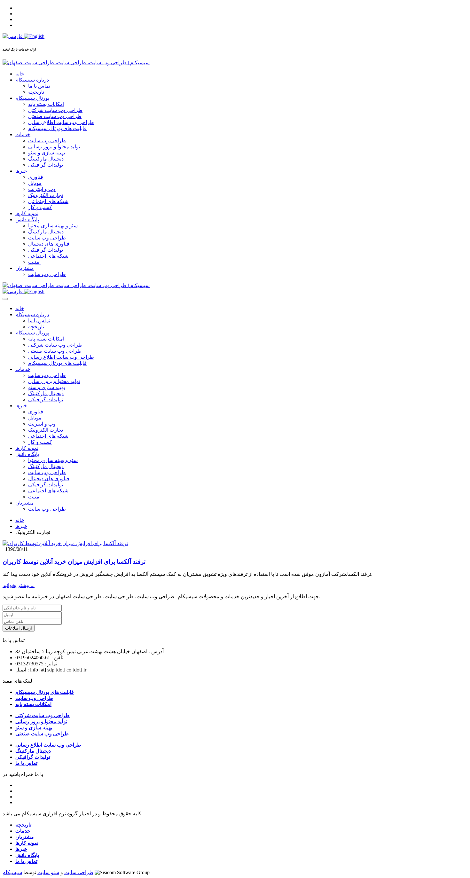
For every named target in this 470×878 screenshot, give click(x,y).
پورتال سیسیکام (32, 98)
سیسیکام (12, 872)
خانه (19, 73)
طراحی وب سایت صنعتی (55, 116)
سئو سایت (48, 872)
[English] (34, 36)
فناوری (35, 177)
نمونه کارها (26, 213)
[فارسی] (13, 36)
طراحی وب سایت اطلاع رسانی (61, 122)
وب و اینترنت (42, 189)
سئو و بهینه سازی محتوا (53, 225)
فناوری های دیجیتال (48, 244)
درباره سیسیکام (32, 79)
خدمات (22, 134)
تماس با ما (39, 86)
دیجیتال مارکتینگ (46, 158)
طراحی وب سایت (47, 140)
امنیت (34, 262)
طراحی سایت (78, 872)
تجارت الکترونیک (45, 195)
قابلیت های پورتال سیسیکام (57, 128)
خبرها (21, 171)
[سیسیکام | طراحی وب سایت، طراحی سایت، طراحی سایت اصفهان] (76, 62)
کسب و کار (40, 207)
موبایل (35, 183)
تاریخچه (36, 92)
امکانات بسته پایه (46, 104)
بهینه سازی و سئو (46, 152)
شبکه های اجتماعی (48, 201)
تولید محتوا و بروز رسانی (54, 146)
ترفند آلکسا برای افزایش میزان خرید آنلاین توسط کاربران (74, 561)
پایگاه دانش (27, 219)
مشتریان (24, 268)
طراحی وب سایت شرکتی (55, 110)
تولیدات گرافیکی (45, 165)
